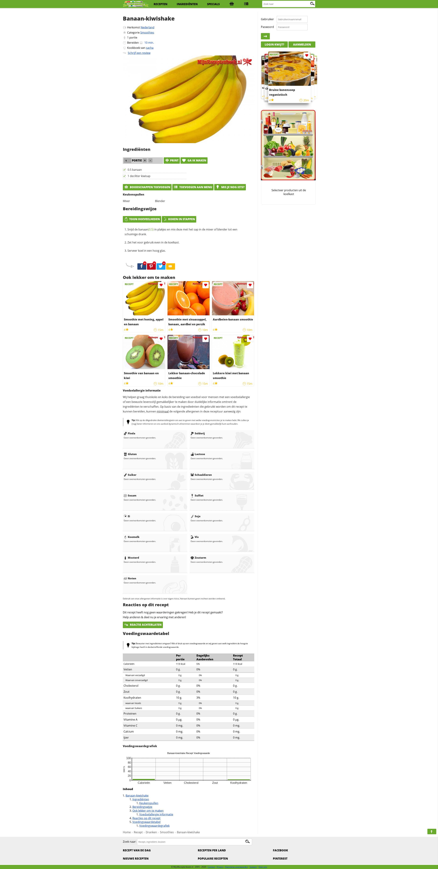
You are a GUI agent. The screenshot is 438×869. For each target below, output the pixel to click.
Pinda (131, 433)
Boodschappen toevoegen (149, 187)
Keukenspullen (148, 803)
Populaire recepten (213, 858)
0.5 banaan (135, 170)
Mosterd (133, 557)
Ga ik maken (196, 160)
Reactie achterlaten (145, 625)
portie (133, 37)
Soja (197, 516)
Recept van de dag (137, 850)
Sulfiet (199, 495)
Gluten (132, 454)
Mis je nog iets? (232, 187)
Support (253, 866)
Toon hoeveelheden (144, 219)
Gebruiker (267, 19)
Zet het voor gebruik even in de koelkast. (153, 242)
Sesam (132, 495)
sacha (149, 48)
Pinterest (280, 858)
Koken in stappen (181, 219)
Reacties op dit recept (146, 818)
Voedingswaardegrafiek (154, 826)
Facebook (280, 850)
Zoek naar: (129, 841)
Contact (211, 866)
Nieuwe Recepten (136, 858)
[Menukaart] (246, 4)
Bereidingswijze (142, 807)
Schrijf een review (139, 53)
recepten (160, 4)
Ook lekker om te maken (148, 811)
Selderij (200, 433)
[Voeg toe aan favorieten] (161, 285)
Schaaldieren (203, 474)
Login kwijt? (274, 44)
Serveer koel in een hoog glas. (146, 251)
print (174, 160)
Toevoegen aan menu (195, 187)
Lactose (200, 454)
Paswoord (267, 27)
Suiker (132, 474)
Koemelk (133, 537)
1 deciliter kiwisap (139, 176)
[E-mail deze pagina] (170, 266)
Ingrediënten (140, 799)
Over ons (263, 866)
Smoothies (147, 32)
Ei (129, 516)
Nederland (147, 27)
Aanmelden (302, 44)
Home (127, 832)
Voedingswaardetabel (146, 822)
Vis (197, 537)
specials (213, 4)
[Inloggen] (265, 36)
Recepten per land (212, 850)
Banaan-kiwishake (137, 795)
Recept (138, 832)
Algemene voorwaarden (236, 866)
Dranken (151, 832)
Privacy (220, 866)
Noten (132, 578)
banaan (146, 229)
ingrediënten (187, 4)
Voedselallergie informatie (156, 814)
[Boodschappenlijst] (231, 4)
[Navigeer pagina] (431, 831)
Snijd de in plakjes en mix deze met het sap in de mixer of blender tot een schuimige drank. (181, 232)
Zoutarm (200, 557)
